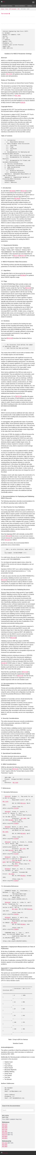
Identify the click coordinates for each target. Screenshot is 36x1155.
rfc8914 (15, 880)
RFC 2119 (5, 801)
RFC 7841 (18, 95)
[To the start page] (4, 1153)
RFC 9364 (4, 1143)
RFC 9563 (4, 1146)
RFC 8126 (14, 909)
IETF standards (12, 9)
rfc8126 (15, 914)
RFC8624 (23, 275)
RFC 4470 (5, 831)
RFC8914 (4, 663)
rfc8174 (15, 865)
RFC (19, 9)
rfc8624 (15, 929)
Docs (6, 9)
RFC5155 (23, 191)
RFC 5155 (9, 74)
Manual (30, 6)
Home (2, 9)
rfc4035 (15, 823)
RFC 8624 (14, 922)
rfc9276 (23, 102)
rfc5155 (15, 853)
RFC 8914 (11, 874)
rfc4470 (15, 838)
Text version (4, 13)
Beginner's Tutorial (6, 6)
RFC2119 (16, 255)
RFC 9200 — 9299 (25, 9)
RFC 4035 (23, 818)
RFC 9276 (15, 782)
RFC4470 (9, 536)
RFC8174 (23, 255)
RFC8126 (15, 769)
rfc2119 (15, 808)
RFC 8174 (4, 1134)
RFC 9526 (4, 1144)
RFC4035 (12, 191)
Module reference (20, 6)
